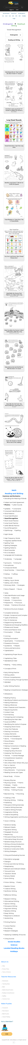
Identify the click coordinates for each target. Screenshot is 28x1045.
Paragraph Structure (11, 832)
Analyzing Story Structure (13, 751)
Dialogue (7, 861)
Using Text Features (11, 729)
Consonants (17, 509)
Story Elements (9, 770)
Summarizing (9, 715)
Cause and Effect (10, 722)
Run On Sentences (10, 620)
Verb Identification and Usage (14, 595)
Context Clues (9, 712)
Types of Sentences (11, 618)
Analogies (21, 585)
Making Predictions (11, 702)
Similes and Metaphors (12, 736)
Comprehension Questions (13, 758)
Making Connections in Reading (15, 746)
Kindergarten (21, 13)
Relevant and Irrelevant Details (14, 869)
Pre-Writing (8, 928)
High (14, 18)
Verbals (6, 605)
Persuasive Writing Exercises (14, 805)
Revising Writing (10, 800)
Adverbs (7, 600)
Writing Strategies (10, 851)
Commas (7, 636)
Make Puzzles (6, 1004)
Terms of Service (6, 972)
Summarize (21, 770)
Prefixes (7, 574)
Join (6, 1034)
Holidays (14, 951)
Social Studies (14, 942)
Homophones (9, 565)
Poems (21, 783)
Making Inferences (10, 705)
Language (18, 559)
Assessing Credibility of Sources (15, 935)
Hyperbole (15, 748)
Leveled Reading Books (14, 948)
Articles (6, 598)
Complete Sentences (11, 613)
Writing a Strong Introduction (14, 844)
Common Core (6, 999)
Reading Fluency (10, 698)
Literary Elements (10, 734)
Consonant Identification (12, 511)
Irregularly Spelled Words (12, 541)
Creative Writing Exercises (13, 807)
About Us (4, 962)
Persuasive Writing (10, 906)
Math (14, 490)
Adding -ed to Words (11, 583)
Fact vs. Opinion (9, 765)
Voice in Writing (9, 821)
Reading (7, 665)
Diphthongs (8, 530)
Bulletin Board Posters (7, 990)
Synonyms (7, 563)
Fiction (17, 776)
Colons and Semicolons (12, 648)
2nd (6, 16)
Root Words (8, 578)
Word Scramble (9, 550)
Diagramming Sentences (12, 622)
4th (13, 16)
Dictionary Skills (9, 585)
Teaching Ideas (6, 984)
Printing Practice (10, 922)
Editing (20, 800)
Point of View (8, 743)
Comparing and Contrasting (13, 717)
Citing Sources (9, 938)
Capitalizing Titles (10, 658)
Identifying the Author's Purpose (15, 724)
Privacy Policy (5, 969)
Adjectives (15, 598)
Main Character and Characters (14, 707)
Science (14, 945)
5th (16, 16)
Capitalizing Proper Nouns (13, 654)
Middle (24, 16)
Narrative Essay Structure (12, 842)
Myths (15, 785)
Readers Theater (10, 787)
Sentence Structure (18, 605)
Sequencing (8, 834)
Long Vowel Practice (11, 523)
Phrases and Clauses (11, 627)
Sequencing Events (10, 710)
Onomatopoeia (17, 739)
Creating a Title (9, 798)
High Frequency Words (12, 538)
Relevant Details (10, 827)
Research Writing (10, 899)
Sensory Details (9, 876)
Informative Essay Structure (13, 839)
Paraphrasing (8, 866)
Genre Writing (9, 878)
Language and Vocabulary (13, 555)
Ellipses (17, 646)
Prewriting (20, 794)
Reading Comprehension (8, 993)
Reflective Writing (10, 895)
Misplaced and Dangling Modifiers (16, 625)
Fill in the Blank (9, 553)
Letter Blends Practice (11, 525)
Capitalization (9, 650)
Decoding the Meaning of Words (15, 498)
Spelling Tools (9, 543)
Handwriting (8, 918)
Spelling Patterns (10, 548)
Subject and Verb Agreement (14, 502)
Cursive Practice (9, 926)
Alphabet (7, 682)
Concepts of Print (10, 668)
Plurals (18, 632)
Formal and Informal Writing (14, 864)
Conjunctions (17, 600)
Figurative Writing (10, 830)
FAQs (3, 966)
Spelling (18, 530)
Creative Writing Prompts (13, 810)
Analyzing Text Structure (12, 753)
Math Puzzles (5, 1014)
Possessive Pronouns (11, 643)
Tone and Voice (9, 871)
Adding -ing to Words (11, 580)
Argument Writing (10, 908)
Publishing (8, 802)
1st (3, 16)
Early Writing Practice (11, 672)
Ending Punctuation (11, 638)
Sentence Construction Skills (14, 849)
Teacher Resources (8, 977)
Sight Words (8, 534)
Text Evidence (9, 760)
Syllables (7, 509)
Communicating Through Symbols (16, 680)
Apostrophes (8, 641)
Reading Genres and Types (13, 772)
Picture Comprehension (12, 677)
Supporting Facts (10, 767)
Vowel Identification (11, 516)
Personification (9, 741)
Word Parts (20, 570)
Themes (7, 755)
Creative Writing (9, 889)
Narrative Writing (10, 911)
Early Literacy (17, 665)
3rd (10, 16)
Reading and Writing (14, 494)
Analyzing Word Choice (12, 727)
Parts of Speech (9, 589)
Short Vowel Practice (11, 521)
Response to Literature (12, 916)
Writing (6, 790)
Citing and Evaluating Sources (14, 855)
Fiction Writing (9, 882)
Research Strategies (11, 931)
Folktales (7, 785)
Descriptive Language (11, 859)
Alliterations (8, 694)
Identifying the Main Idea (12, 719)
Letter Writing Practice (12, 686)
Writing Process (17, 790)
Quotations (8, 646)
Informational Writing (11, 901)
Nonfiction (21, 787)
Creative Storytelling (11, 814)
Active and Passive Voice (12, 630)
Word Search (5, 1011)
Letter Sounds (17, 505)
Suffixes (15, 574)
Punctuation (8, 632)
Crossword (5, 1007)
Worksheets (6, 13)
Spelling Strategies (10, 545)
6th (20, 16)
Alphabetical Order (10, 661)
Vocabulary (8, 559)
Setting (6, 748)
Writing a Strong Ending (12, 846)
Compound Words (10, 568)
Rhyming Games (10, 783)
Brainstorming (9, 794)
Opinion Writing (9, 904)
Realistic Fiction (9, 886)
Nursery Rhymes (10, 780)
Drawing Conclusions (11, 731)
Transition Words (10, 873)
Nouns (20, 589)
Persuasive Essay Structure (13, 837)
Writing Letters (9, 675)
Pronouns (19, 603)
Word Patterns (9, 513)
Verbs (6, 593)
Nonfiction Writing (10, 891)
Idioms (6, 739)
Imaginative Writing (11, 812)
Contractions (20, 641)
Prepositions (8, 603)
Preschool (14, 13)
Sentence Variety (10, 825)
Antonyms (17, 563)
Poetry (19, 882)
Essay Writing (9, 913)
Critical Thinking (6, 1017)
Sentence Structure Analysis (13, 609)
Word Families (9, 570)
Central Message (18, 755)
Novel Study (8, 776)
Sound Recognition (10, 528)
